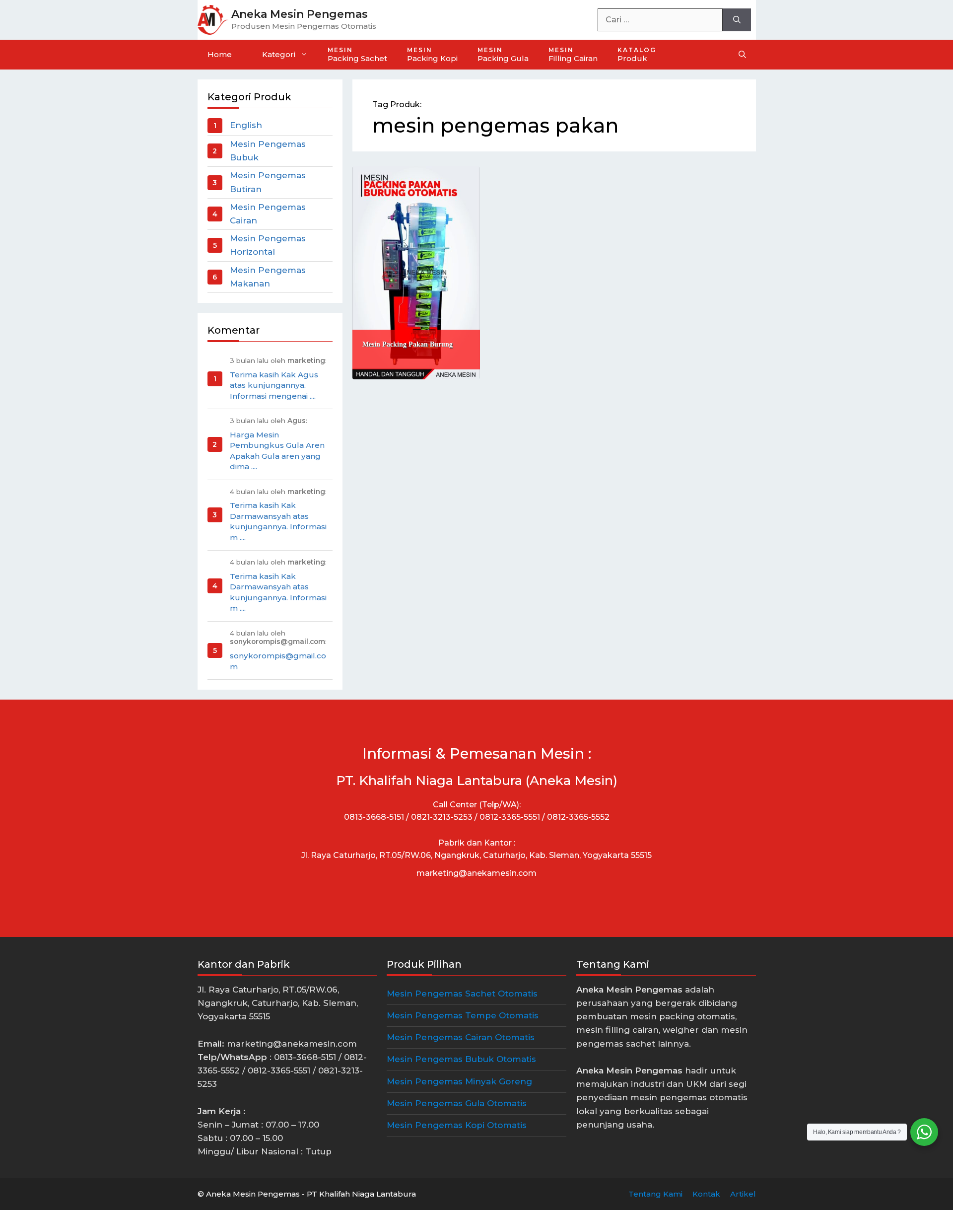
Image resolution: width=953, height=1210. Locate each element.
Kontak (706, 1194)
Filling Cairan (573, 54)
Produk (636, 54)
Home (219, 54)
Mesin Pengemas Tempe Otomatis (463, 1015)
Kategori (278, 54)
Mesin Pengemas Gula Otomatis (457, 1103)
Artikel (743, 1194)
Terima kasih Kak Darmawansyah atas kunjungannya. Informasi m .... (278, 521)
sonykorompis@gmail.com (278, 661)
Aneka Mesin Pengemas (299, 14)
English (246, 125)
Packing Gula (503, 54)
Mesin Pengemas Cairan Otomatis (461, 1037)
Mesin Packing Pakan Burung (407, 344)
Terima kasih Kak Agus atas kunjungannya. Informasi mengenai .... (274, 385)
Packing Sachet (357, 54)
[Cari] (737, 19)
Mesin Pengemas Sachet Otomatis (462, 993)
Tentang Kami (655, 1194)
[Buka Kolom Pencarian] (742, 55)
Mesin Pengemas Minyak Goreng (459, 1081)
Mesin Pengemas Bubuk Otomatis (461, 1059)
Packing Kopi (432, 54)
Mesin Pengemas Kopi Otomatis (457, 1125)
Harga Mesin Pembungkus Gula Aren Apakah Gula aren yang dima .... (277, 450)
